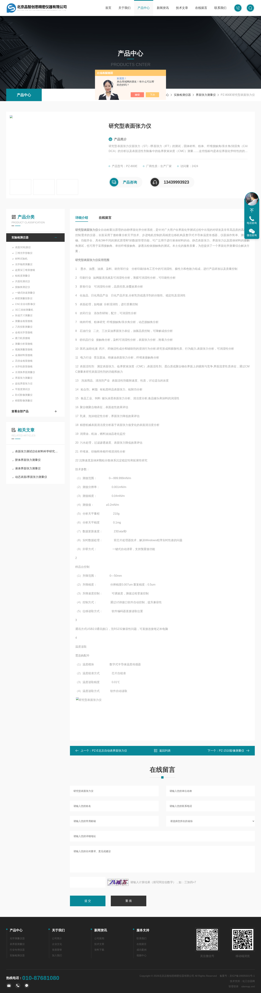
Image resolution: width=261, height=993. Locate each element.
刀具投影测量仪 (23, 326)
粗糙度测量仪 (22, 275)
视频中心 (141, 955)
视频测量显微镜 (23, 349)
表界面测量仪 (17, 944)
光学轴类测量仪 (23, 264)
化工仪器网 (248, 981)
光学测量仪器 (17, 938)
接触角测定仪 (22, 287)
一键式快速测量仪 (25, 292)
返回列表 (165, 750)
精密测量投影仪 (23, 298)
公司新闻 (99, 938)
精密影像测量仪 (23, 400)
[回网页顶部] (252, 210)
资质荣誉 (57, 949)
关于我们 (124, 8)
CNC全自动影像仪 (25, 304)
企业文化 (57, 944)
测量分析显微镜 (23, 343)
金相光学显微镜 (23, 332)
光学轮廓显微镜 (23, 366)
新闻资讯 (163, 8)
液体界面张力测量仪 (28, 468)
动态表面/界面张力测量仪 (31, 476)
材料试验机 (21, 258)
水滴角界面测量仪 (25, 372)
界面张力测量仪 (206, 94)
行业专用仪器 (17, 949)
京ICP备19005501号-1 (242, 975)
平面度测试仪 (22, 389)
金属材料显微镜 (23, 355)
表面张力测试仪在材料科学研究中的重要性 (37, 451)
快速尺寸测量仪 (23, 315)
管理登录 (233, 986)
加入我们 (57, 955)
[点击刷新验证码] (118, 882)
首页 (108, 8)
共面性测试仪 (22, 281)
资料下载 (99, 949)
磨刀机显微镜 (22, 338)
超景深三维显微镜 (25, 270)
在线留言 (201, 8)
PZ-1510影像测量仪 (231, 750)
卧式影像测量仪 (23, 394)
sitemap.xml (248, 986)
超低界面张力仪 (23, 383)
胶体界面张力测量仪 (28, 459)
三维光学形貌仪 (23, 253)
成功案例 (141, 949)
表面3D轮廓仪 (23, 247)
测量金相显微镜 (23, 321)
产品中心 (144, 8)
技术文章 (182, 8)
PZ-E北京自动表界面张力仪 (109, 750)
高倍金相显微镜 (23, 360)
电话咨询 (252, 223)
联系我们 (220, 8)
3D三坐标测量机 (24, 309)
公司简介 (57, 938)
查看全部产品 (20, 411)
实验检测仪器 (182, 94)
